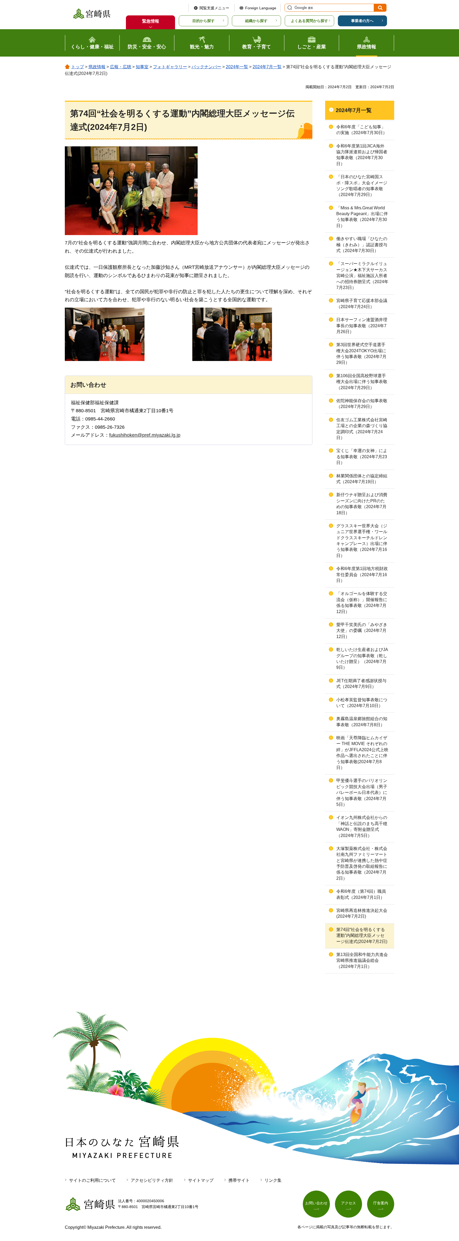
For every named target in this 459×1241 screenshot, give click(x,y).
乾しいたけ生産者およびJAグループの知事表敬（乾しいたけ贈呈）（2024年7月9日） (362, 658)
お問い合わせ (316, 1203)
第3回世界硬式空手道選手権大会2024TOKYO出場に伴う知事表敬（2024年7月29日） (361, 353)
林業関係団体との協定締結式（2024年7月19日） (361, 479)
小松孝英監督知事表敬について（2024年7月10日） (361, 703)
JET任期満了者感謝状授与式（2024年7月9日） (361, 683)
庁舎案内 (380, 1203)
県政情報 (96, 67)
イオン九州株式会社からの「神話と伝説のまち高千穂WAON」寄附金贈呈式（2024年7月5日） (361, 826)
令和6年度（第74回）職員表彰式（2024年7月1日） (361, 894)
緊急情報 (150, 21)
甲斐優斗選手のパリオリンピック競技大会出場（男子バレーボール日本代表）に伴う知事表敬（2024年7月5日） (361, 792)
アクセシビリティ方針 (152, 1180)
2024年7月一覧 (267, 67)
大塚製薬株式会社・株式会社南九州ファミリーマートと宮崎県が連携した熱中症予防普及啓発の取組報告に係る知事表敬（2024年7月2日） (361, 863)
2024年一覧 (237, 67)
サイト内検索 (289, 7)
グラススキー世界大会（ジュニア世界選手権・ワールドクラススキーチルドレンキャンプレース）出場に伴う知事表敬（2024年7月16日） (361, 541)
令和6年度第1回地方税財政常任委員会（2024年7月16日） (362, 574)
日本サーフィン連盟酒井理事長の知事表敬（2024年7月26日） (361, 325)
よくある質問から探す (309, 21)
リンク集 (273, 1180)
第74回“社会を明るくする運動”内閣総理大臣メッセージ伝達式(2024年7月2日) (361, 935)
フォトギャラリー (170, 67)
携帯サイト (239, 1180)
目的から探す (203, 21)
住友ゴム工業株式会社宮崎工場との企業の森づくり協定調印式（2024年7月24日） (361, 429)
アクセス (348, 1203)
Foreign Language (260, 8)
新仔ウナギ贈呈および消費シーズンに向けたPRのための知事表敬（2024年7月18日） (361, 503)
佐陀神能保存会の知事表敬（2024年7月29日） (361, 403)
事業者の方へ (362, 21)
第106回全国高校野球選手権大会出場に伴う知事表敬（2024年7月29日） (361, 381)
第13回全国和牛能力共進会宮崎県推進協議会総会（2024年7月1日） (362, 960)
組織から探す (256, 21)
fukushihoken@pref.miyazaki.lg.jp (144, 435)
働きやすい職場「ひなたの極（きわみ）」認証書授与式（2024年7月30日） (361, 244)
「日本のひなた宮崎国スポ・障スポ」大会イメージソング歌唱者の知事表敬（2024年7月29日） (361, 186)
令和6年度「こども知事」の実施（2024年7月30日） (361, 130)
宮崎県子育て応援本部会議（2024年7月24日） (361, 303)
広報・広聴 (120, 67)
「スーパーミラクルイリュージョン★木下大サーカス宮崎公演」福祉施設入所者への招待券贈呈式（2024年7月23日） (362, 275)
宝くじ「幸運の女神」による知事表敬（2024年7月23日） (361, 456)
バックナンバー (206, 67)
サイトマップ (201, 1180)
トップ (77, 67)
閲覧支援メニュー (214, 8)
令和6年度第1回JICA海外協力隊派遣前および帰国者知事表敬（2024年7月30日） (361, 155)
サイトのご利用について (92, 1180)
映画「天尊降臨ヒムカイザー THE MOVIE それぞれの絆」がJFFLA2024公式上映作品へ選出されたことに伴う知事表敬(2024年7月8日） (362, 753)
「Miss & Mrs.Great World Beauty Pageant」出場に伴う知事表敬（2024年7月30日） (362, 217)
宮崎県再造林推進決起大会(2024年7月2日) (361, 913)
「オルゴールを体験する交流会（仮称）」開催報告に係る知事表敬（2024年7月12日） (361, 602)
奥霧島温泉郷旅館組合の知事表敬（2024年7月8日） (361, 721)
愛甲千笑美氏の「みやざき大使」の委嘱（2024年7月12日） (361, 630)
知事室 (142, 67)
